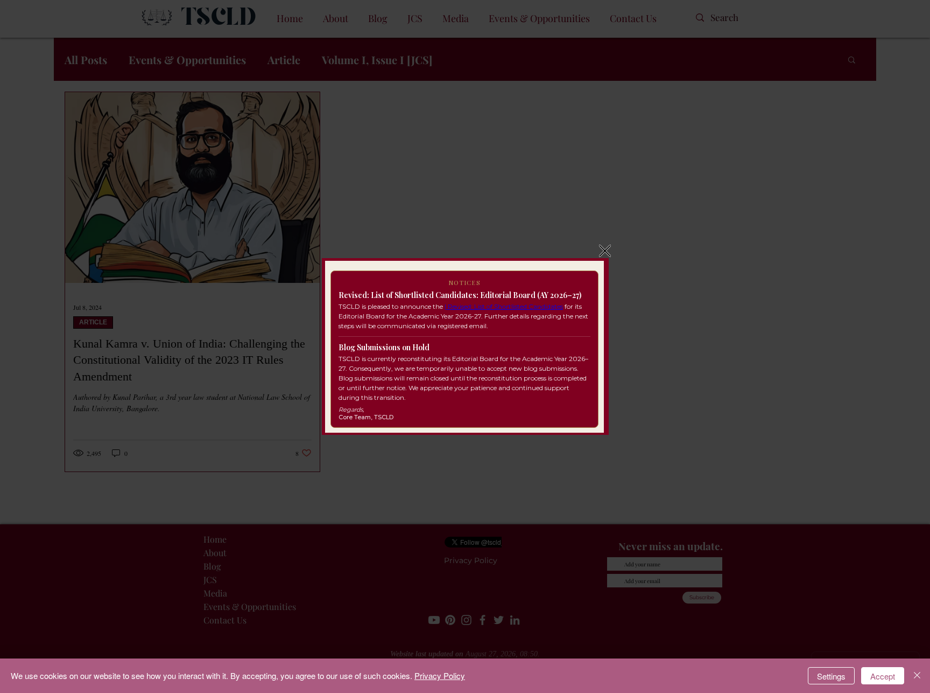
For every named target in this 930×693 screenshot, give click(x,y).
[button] (605, 251)
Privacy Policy (439, 675)
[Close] (917, 675)
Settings (831, 676)
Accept (882, 676)
